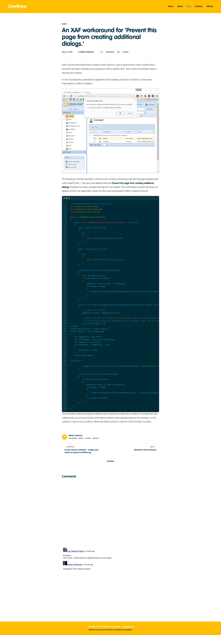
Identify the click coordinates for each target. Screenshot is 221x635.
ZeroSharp (17, 6)
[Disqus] (110, 513)
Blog (189, 6)
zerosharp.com (128, 627)
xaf (118, 52)
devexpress (110, 52)
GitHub (210, 6)
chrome (125, 52)
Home (170, 6)
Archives (198, 6)
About (180, 6)
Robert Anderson (87, 52)
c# (102, 52)
